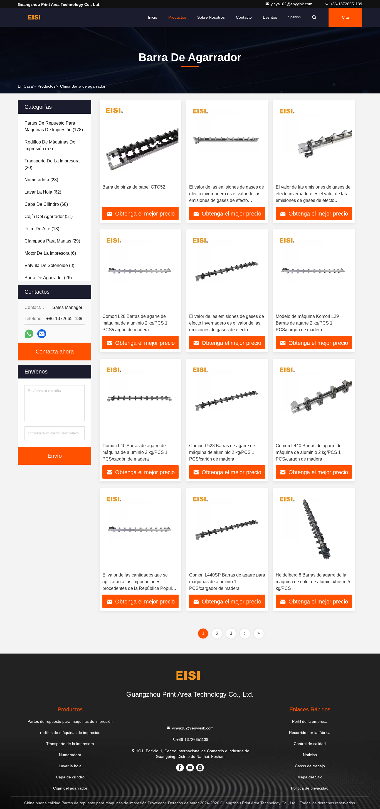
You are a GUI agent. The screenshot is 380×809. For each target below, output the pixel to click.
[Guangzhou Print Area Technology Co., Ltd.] (35, 17)
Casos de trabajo (310, 766)
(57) (49, 145)
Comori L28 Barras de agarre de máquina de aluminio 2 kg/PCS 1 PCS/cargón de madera (134, 323)
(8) (49, 265)
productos (46, 86)
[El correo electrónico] (41, 333)
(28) (41, 179)
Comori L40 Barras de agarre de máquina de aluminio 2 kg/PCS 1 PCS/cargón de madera (134, 452)
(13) (41, 228)
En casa (25, 86)
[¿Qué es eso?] (29, 334)
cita (345, 17)
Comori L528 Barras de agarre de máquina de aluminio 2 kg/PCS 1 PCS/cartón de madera (222, 452)
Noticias (310, 755)
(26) (48, 277)
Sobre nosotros (211, 17)
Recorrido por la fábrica (309, 732)
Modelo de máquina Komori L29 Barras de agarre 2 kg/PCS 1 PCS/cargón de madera (307, 323)
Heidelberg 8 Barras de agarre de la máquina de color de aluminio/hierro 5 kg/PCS (313, 582)
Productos (177, 17)
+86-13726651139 (345, 4)
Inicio (152, 17)
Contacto (244, 17)
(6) (50, 253)
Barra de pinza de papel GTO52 (133, 187)
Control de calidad (310, 743)
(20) (52, 164)
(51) (48, 216)
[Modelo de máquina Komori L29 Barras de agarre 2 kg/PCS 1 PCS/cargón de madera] (314, 271)
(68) (46, 204)
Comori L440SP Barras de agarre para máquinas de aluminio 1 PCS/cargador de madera (227, 582)
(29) (52, 241)
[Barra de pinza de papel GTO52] (140, 142)
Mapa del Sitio (309, 777)
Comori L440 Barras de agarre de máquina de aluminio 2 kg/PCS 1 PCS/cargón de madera (309, 452)
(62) (42, 192)
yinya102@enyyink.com (292, 4)
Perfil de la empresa (309, 721)
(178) (53, 126)
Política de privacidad (310, 788)
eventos (270, 17)
